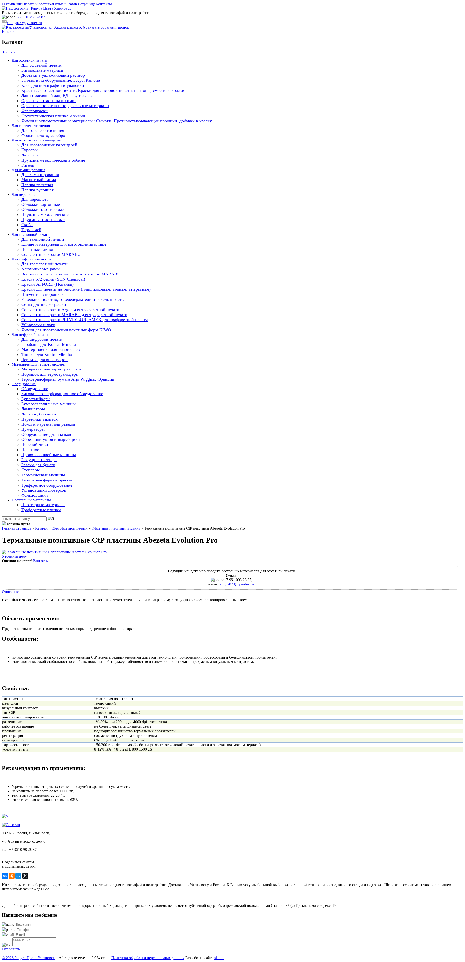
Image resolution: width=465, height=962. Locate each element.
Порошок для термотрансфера (49, 374)
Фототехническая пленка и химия (53, 115)
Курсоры (29, 150)
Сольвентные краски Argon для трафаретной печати (70, 309)
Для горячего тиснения (31, 126)
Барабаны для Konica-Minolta (48, 344)
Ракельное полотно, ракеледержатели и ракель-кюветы (72, 299)
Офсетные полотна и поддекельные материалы (65, 105)
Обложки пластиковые (42, 209)
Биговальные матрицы (42, 70)
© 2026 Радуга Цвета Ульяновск (28, 958)
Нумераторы (33, 429)
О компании (12, 4)
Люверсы (30, 155)
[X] (25, 876)
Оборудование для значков (46, 434)
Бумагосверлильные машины (48, 403)
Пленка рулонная (37, 189)
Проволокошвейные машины (48, 454)
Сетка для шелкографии (43, 304)
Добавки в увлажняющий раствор (53, 75)
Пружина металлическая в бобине (53, 160)
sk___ (219, 958)
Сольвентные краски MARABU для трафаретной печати (74, 314)
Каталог (8, 32)
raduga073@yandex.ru (236, 584)
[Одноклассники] (12, 876)
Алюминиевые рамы (40, 268)
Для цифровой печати (30, 335)
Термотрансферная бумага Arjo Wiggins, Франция (67, 379)
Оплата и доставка (37, 4)
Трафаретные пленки (41, 509)
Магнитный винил (38, 179)
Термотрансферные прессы (46, 480)
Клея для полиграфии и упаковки (52, 85)
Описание (10, 592)
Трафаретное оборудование (46, 485)
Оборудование (24, 384)
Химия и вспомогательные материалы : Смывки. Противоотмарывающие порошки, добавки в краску (116, 120)
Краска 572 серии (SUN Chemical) (53, 279)
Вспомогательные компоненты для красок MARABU (70, 274)
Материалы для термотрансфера (38, 364)
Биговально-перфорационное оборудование (62, 393)
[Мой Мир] (18, 876)
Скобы (27, 224)
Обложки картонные (40, 204)
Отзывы (59, 4)
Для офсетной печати (29, 60)
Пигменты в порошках (42, 294)
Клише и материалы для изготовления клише (63, 244)
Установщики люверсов (43, 490)
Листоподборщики (38, 414)
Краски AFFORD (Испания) (47, 284)
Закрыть (9, 52)
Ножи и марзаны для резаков (48, 424)
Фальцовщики (34, 495)
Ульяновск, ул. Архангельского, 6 (57, 27)
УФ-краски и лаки (38, 324)
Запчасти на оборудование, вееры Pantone (60, 80)
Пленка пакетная (37, 184)
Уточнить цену (14, 556)
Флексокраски (34, 110)
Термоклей (31, 229)
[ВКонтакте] (5, 876)
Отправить (11, 949)
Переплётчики (34, 444)
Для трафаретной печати (32, 259)
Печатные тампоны (39, 249)
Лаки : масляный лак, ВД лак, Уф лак (56, 95)
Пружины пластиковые (43, 219)
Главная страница (81, 4)
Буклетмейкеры (35, 398)
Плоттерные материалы (31, 500)
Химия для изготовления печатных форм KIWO (66, 329)
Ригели (27, 165)
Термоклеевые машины (43, 475)
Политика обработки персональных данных (147, 958)
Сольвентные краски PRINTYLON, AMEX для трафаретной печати (84, 319)
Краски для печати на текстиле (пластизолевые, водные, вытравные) (86, 289)
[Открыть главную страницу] (36, 8)
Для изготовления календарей (36, 140)
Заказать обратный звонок (107, 27)
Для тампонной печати (31, 234)
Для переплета (24, 194)
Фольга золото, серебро (43, 135)
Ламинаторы (33, 409)
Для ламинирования (28, 170)
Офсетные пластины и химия (48, 100)
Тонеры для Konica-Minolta (46, 354)
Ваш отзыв (42, 561)
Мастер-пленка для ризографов (50, 349)
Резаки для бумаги (38, 464)
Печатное (30, 449)
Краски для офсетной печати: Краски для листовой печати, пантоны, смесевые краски (102, 90)
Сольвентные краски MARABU (51, 254)
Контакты (104, 4)
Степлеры (30, 469)
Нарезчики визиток (39, 419)
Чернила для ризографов (44, 359)
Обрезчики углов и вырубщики (50, 439)
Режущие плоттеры (39, 459)
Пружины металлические (45, 214)
